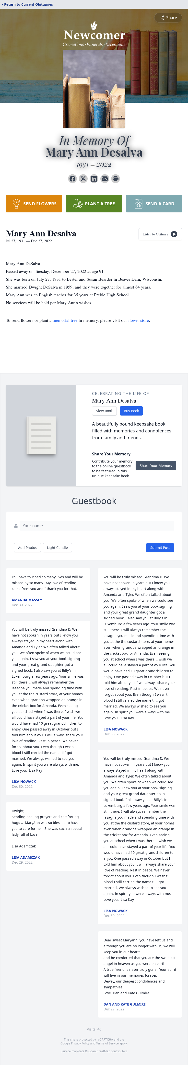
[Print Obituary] (115, 178)
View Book (104, 410)
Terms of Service (107, 1043)
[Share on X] (83, 178)
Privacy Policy (80, 1043)
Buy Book (131, 410)
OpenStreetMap (99, 1051)
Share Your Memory (156, 465)
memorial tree (65, 320)
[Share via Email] (104, 178)
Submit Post (160, 547)
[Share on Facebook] (72, 178)
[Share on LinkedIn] (94, 178)
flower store (138, 320)
